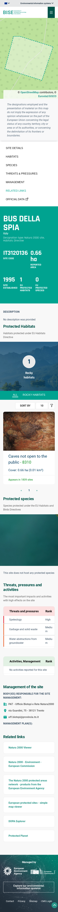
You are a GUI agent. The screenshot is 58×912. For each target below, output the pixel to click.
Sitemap (33, 901)
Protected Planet (18, 835)
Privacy (21, 901)
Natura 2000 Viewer (20, 747)
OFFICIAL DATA (15, 199)
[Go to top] (54, 905)
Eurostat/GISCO (47, 96)
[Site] (19, 12)
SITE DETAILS (14, 148)
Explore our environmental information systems (28, 887)
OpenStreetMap (29, 92)
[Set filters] (52, 405)
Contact (10, 901)
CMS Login (46, 901)
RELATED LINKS (16, 190)
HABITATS (12, 156)
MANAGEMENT (15, 182)
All (15, 394)
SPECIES (11, 165)
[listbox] (37, 3)
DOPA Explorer (17, 821)
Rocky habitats (34, 394)
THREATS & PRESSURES (22, 173)
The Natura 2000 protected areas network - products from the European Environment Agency (28, 784)
